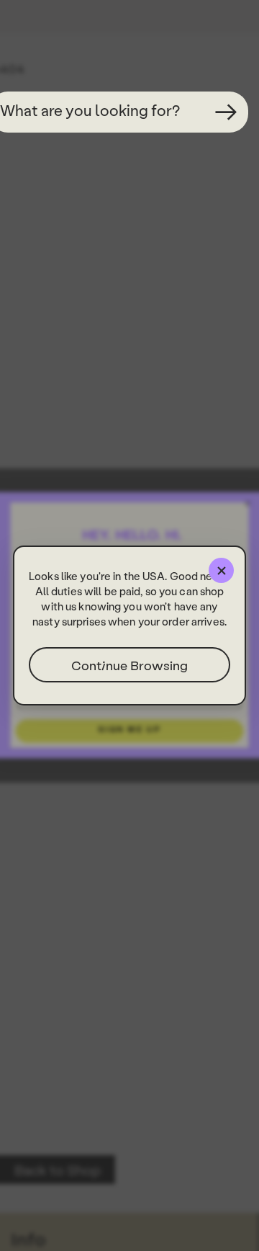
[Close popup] (221, 570)
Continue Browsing (129, 664)
